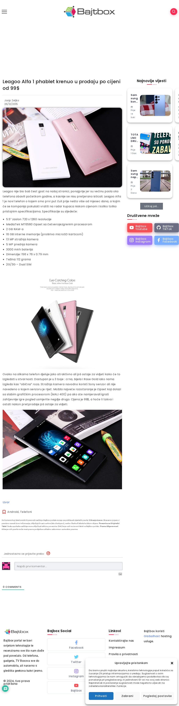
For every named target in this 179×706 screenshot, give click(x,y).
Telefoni (26, 512)
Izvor (6, 502)
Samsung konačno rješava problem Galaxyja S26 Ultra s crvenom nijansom (134, 98)
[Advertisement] (89, 49)
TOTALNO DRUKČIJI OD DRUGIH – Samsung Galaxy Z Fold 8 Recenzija (134, 138)
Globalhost (152, 636)
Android (13, 512)
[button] (172, 663)
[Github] (167, 227)
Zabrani (127, 696)
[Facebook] (167, 240)
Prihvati (101, 696)
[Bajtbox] (89, 11)
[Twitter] (76, 659)
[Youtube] (139, 227)
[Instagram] (139, 240)
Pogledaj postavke (157, 696)
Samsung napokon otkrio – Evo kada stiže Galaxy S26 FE (134, 174)
